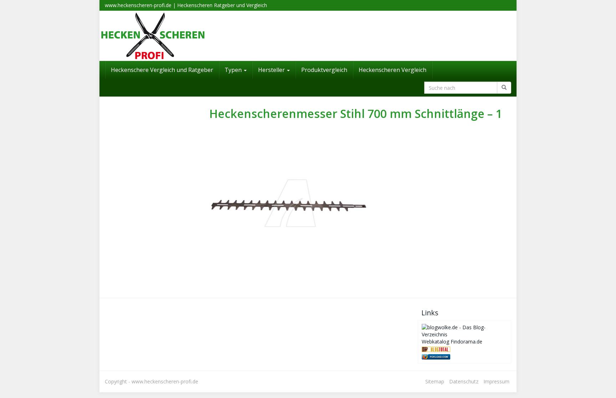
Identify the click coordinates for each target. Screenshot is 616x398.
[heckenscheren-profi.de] (308, 36)
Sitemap (434, 381)
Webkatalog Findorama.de (452, 341)
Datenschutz (463, 381)
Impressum (496, 381)
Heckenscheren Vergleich (392, 70)
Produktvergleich (324, 70)
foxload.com (439, 357)
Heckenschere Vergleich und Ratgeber (162, 70)
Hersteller (272, 70)
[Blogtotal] (436, 348)
